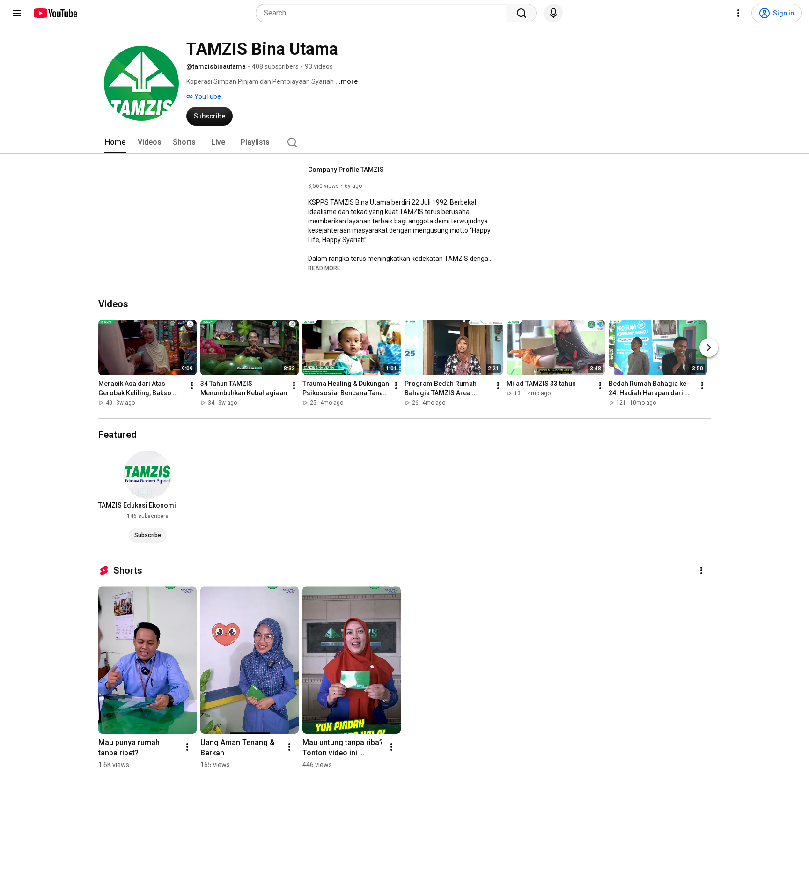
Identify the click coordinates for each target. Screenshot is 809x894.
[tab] (115, 142)
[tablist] (404, 142)
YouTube (207, 96)
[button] (324, 268)
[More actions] (192, 385)
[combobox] (384, 13)
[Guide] (16, 13)
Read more (324, 268)
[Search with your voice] (553, 13)
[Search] (522, 13)
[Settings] (738, 13)
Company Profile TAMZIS (346, 169)
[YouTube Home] (55, 13)
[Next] (708, 347)
